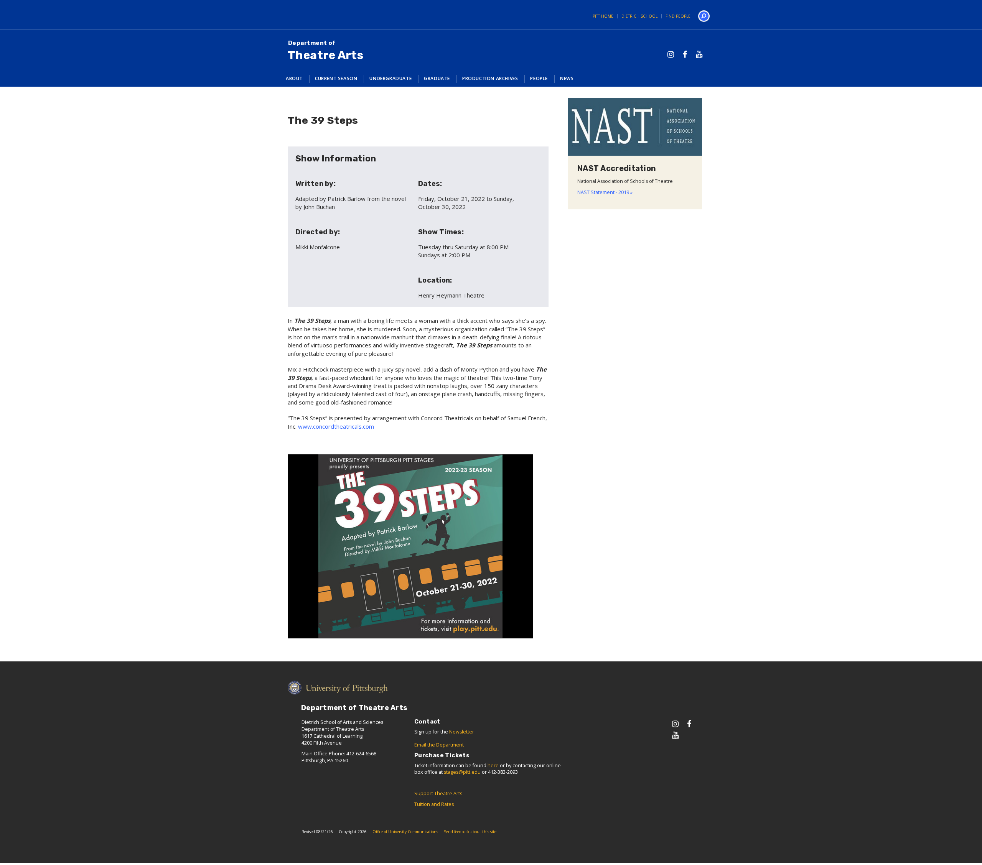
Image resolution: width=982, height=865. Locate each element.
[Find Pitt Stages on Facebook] (685, 54)
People (539, 78)
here (493, 765)
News (566, 78)
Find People (678, 16)
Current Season (336, 78)
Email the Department (439, 745)
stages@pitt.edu (462, 772)
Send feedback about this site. (471, 831)
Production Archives (490, 78)
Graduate (437, 78)
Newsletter (461, 732)
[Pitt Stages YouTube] (699, 54)
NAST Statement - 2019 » (605, 192)
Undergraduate (390, 78)
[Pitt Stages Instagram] (671, 54)
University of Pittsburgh (305, 15)
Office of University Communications (405, 831)
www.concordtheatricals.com (336, 426)
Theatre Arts (325, 50)
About (294, 78)
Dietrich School (639, 16)
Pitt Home (603, 16)
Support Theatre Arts (438, 793)
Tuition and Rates (434, 804)
